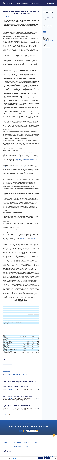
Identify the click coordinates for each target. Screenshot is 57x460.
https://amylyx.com (6, 166)
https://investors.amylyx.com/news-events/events (25, 159)
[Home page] (8, 3)
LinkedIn (33, 238)
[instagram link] (52, 456)
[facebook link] (50, 456)
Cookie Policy (15, 458)
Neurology (19, 374)
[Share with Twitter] (8, 17)
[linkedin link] (46, 456)
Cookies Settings (40, 458)
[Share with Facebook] (10, 17)
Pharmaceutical (27, 374)
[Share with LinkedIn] (6, 17)
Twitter (4, 239)
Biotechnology (10, 374)
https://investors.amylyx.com (29, 166)
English (45, 31)
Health (23, 374)
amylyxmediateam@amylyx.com (7, 364)
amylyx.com (22, 238)
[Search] (49, 1)
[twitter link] (44, 456)
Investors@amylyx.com (6, 371)
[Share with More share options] (15, 17)
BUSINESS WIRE (14, 30)
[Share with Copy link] (13, 17)
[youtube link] (48, 456)
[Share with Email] (12, 17)
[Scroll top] (53, 435)
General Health (15, 374)
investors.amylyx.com (20, 239)
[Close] (55, 458)
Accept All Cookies (46, 458)
